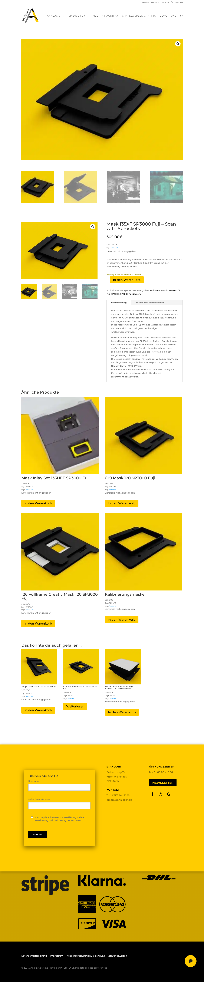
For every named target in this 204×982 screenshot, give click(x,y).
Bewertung (168, 16)
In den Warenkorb (127, 280)
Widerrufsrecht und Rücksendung (85, 956)
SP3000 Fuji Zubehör (131, 294)
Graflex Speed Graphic (139, 16)
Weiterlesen (75, 706)
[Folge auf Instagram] (160, 794)
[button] (178, 43)
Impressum (56, 956)
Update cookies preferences (91, 967)
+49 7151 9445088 (118, 795)
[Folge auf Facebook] (152, 794)
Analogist (54, 16)
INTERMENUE (67, 967)
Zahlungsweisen (117, 956)
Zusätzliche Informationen (150, 302)
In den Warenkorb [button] (38, 503)
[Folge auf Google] (168, 794)
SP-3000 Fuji (77, 16)
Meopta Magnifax (105, 16)
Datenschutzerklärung (34, 956)
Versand (114, 248)
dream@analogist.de (119, 799)
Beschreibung (119, 302)
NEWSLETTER (163, 783)
